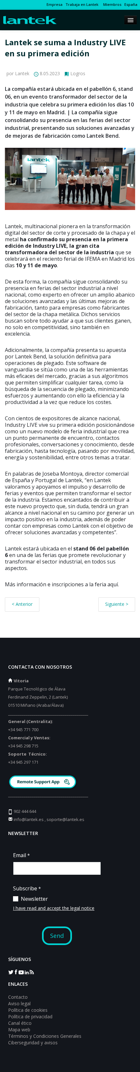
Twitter (10, 971)
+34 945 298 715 (23, 746)
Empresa (55, 4)
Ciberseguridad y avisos (33, 1042)
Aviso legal (19, 1003)
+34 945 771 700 (23, 729)
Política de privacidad (30, 1016)
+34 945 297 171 (23, 762)
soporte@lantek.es (65, 819)
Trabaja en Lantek (81, 4)
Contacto (18, 997)
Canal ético (20, 1023)
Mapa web (19, 1029)
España (130, 4)
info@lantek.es (29, 819)
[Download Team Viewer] (43, 782)
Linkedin (26, 971)
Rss (31, 971)
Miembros (111, 4)
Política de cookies (28, 1010)
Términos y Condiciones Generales (44, 1036)
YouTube (21, 971)
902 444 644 (25, 811)
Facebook (16, 971)
